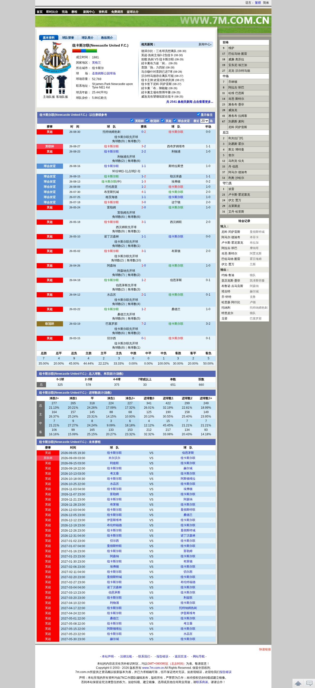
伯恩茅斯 (176, 280)
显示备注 (207, 115)
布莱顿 (176, 251)
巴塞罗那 (111, 323)
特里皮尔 (227, 313)
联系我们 (144, 656)
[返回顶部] (298, 683)
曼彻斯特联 (188, 509)
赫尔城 (188, 468)
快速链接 (265, 649)
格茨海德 (111, 197)
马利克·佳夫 (236, 161)
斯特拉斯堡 (176, 166)
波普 (231, 189)
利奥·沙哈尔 (236, 178)
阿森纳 (111, 265)
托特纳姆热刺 (111, 132)
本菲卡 (254, 237)
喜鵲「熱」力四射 (153, 67)
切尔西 (111, 338)
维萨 (231, 48)
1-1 (144, 166)
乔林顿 (232, 82)
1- (144, 176)
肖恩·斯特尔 (236, 99)
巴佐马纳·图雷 (237, 53)
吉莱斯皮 (234, 206)
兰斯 (253, 264)
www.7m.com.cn (153, 668)
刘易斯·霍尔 (236, 144)
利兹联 (114, 463)
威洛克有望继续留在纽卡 (157, 96)
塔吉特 (225, 291)
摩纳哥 (254, 248)
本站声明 (108, 656)
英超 (168, 121)
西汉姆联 (176, 222)
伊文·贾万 (234, 200)
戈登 (224, 318)
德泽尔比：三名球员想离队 (159, 51)
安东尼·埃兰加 (237, 65)
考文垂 (114, 473)
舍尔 (231, 155)
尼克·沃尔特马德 (239, 70)
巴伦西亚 (111, 186)
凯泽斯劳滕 (257, 280)
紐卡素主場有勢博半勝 (156, 92)
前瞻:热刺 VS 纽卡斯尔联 (157, 59)
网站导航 (199, 656)
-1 (144, 192)
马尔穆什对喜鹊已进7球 (157, 71)
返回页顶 (181, 656)
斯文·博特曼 (236, 149)
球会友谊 (183, 121)
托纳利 (225, 307)
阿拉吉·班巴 (236, 87)
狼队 (253, 275)
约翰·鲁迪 (227, 275)
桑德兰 (176, 309)
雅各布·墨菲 (236, 104)
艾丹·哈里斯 (236, 211)
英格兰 (96, 62)
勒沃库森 (176, 176)
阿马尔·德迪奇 (237, 172)
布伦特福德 (114, 525)
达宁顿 (176, 202)
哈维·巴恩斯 (236, 93)
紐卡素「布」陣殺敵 (154, 88)
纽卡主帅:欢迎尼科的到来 (157, 80)
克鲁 (253, 297)
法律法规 (126, 656)
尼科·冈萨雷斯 (237, 127)
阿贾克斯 (256, 253)
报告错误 (162, 656)
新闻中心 (204, 44)
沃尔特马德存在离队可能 (157, 76)
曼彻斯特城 (188, 530)
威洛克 (232, 110)
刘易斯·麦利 (236, 121)
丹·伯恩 (233, 166)
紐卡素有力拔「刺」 (154, 63)
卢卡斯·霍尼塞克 (239, 194)
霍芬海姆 (256, 259)
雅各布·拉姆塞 (237, 115)
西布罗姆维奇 (176, 146)
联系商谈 (202, 682)
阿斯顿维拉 (188, 478)
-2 (144, 146)
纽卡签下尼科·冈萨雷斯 (156, 84)
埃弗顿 (176, 181)
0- (144, 132)
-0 (144, 202)
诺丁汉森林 (111, 236)
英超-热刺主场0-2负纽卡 (157, 55)
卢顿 (253, 302)
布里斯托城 (111, 192)
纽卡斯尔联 (176, 132)
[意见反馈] (309, 683)
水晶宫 (111, 294)
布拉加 (254, 242)
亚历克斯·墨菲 (230, 280)
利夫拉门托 (235, 138)
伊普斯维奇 (114, 520)
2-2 (144, 151)
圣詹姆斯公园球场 (104, 73)
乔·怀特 (226, 297)
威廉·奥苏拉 (236, 59)
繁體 (258, 2)
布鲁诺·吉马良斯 (232, 286)
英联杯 (139, 121)
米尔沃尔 (114, 458)
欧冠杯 (154, 121)
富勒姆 (111, 207)
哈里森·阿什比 (230, 302)
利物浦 (176, 151)
